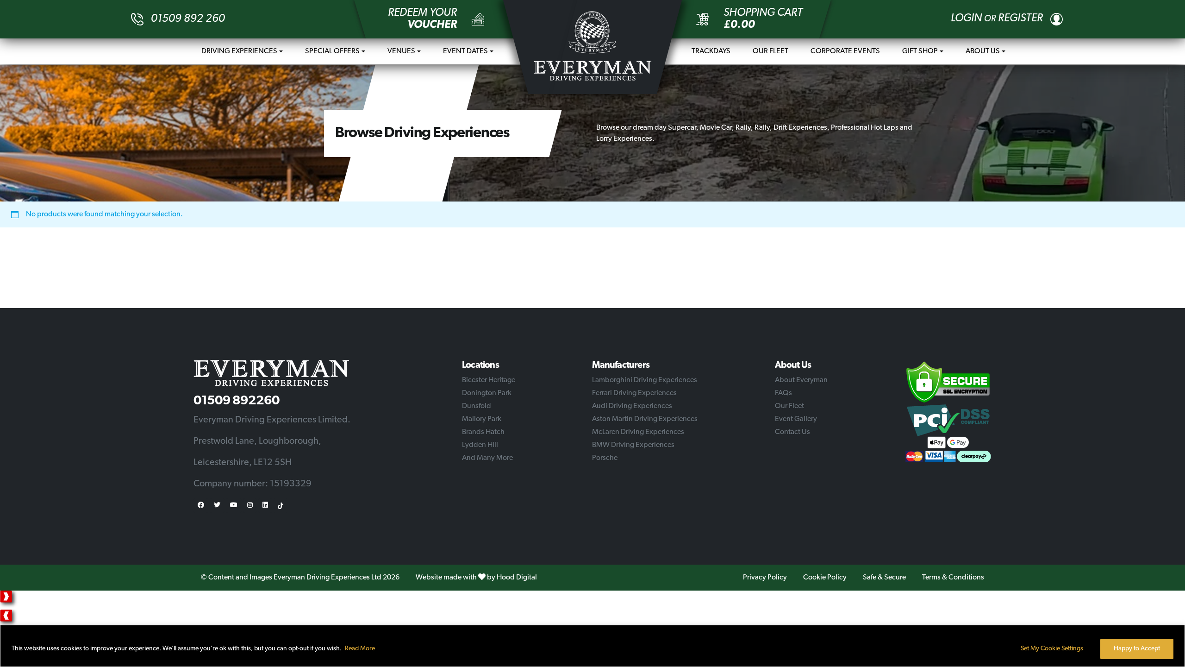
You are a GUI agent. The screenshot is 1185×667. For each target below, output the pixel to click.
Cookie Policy (825, 577)
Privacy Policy (765, 577)
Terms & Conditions (953, 577)
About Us (983, 51)
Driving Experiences (239, 51)
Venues (401, 51)
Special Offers (332, 51)
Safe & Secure (884, 577)
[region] (592, 646)
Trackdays (711, 51)
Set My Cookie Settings (1052, 648)
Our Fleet (770, 51)
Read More (360, 648)
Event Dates (465, 51)
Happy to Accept (1137, 648)
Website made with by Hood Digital (476, 577)
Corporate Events (845, 51)
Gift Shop (920, 51)
